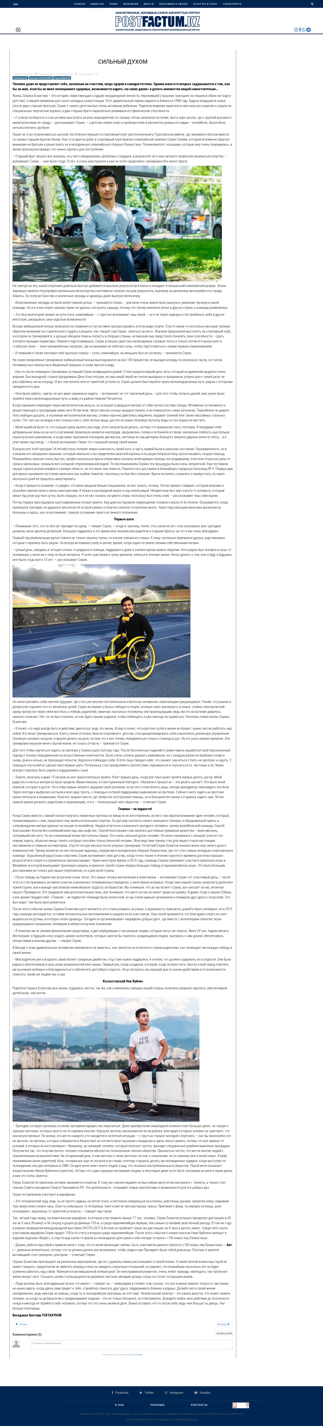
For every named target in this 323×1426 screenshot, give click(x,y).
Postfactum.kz (20, 78)
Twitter (149, 1392)
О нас (119, 1404)
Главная (79, 4)
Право (114, 4)
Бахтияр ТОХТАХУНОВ (41, 78)
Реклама (157, 1404)
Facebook (121, 1392)
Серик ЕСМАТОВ (62, 78)
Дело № (149, 4)
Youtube (204, 1392)
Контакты (199, 1404)
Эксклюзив (131, 4)
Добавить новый (224, 1333)
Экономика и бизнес (173, 4)
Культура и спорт (205, 4)
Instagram (176, 1392)
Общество (97, 4)
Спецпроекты (232, 4)
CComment (137, 1354)
